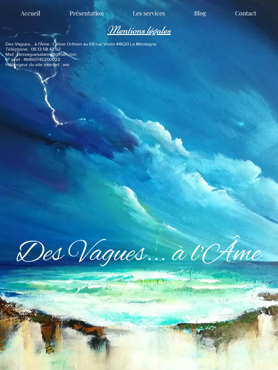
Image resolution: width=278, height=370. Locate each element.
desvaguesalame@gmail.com (46, 54)
